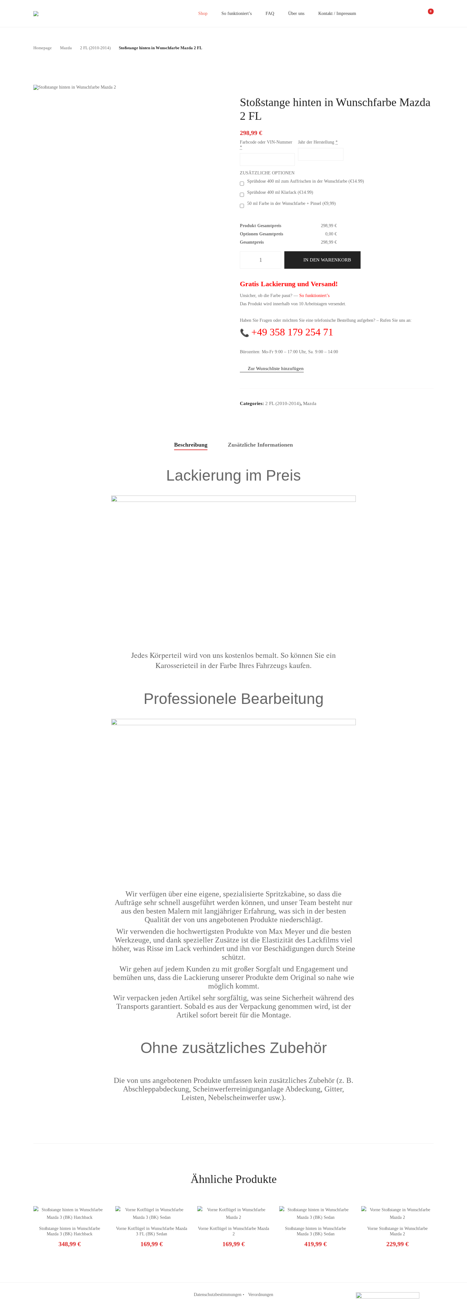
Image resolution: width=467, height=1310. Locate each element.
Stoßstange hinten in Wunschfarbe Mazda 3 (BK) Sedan (315, 1231)
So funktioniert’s (236, 13)
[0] (426, 13)
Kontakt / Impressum (337, 13)
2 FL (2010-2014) (283, 403)
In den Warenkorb (327, 259)
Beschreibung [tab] (190, 445)
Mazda (309, 403)
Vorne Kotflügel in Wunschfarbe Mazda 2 (233, 1231)
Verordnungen (260, 1294)
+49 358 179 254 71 (292, 332)
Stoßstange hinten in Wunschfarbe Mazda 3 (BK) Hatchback (69, 1231)
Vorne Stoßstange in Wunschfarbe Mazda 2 (397, 1231)
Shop (202, 13)
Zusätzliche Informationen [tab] (260, 445)
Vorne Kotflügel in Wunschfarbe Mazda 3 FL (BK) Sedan (151, 1231)
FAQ (270, 13)
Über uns (296, 13)
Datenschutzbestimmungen (217, 1294)
